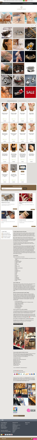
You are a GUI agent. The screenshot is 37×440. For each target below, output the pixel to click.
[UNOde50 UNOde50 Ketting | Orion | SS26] (22, 106)
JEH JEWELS (18, 32)
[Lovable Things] (21, 7)
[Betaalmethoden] (7, 434)
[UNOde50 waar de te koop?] (8, 196)
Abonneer (24, 188)
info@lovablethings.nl (4, 427)
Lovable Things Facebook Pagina (21, 380)
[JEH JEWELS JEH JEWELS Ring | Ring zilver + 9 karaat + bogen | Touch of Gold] (13, 167)
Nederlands (32, 25)
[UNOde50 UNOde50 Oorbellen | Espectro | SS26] (22, 126)
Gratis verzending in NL (6, 3)
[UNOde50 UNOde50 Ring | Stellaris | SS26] (31, 106)
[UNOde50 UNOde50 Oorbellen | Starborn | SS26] (13, 106)
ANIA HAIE (30, 32)
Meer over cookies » (30, 0)
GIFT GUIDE (18, 91)
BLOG (13, 432)
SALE (30, 91)
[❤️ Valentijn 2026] (8, 214)
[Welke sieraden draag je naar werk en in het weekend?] (25, 196)
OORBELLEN (30, 79)
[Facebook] (1, 420)
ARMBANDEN (7, 79)
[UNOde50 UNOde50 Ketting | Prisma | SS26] (31, 126)
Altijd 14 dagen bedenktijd (28, 3)
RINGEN (18, 79)
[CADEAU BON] (22, 167)
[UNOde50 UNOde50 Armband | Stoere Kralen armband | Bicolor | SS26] (4, 167)
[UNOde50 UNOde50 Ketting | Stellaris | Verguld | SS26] (4, 126)
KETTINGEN (6, 91)
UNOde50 (6, 32)
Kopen (4, 110)
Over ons (15, 415)
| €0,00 (4, 438)
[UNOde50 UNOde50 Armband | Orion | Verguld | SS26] (13, 126)
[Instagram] (2, 420)
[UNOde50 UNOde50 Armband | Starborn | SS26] (4, 106)
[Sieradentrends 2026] (25, 214)
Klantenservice (21, 415)
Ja (23, 0)
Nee (26, 0)
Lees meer (32, 209)
